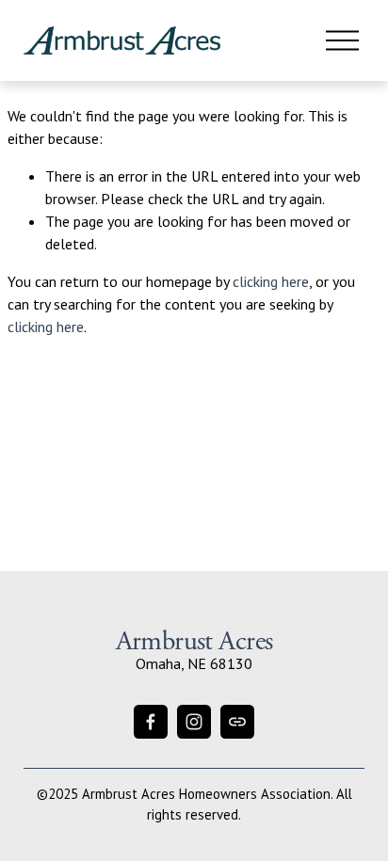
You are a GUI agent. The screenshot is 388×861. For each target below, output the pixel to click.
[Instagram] (194, 722)
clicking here (271, 281)
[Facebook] (151, 722)
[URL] (237, 722)
